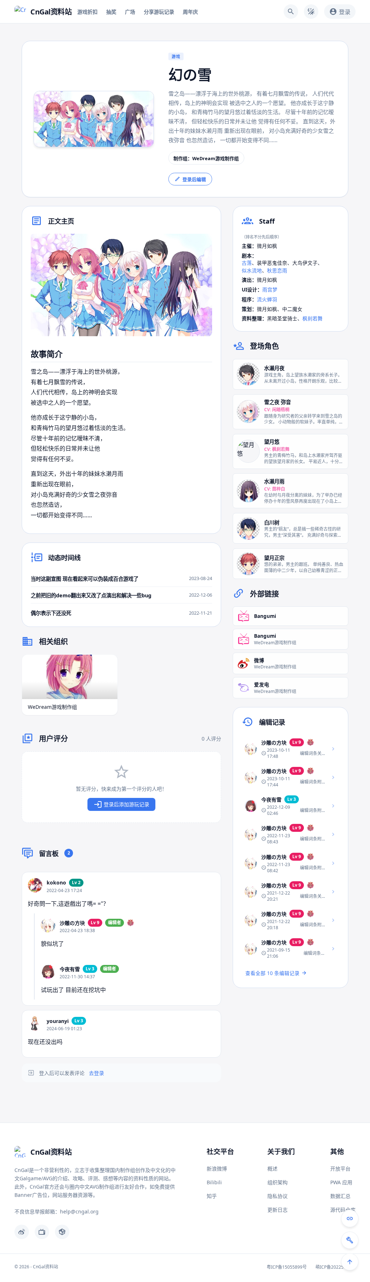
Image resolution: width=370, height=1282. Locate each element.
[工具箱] (349, 1240)
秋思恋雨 (277, 270)
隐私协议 (277, 1196)
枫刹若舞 (312, 318)
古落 (247, 262)
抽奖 (111, 11)
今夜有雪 (70, 969)
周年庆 (190, 11)
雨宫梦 (270, 289)
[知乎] (62, 1232)
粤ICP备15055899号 (287, 1267)
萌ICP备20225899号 (335, 1267)
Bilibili (214, 1182)
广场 (130, 11)
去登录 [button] (96, 1073)
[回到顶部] (349, 1261)
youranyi (58, 1021)
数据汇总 (340, 1196)
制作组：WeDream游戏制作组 (206, 158)
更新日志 (277, 1209)
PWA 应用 (341, 1182)
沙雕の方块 (72, 922)
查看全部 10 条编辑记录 (272, 973)
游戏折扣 (87, 11)
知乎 (212, 1196)
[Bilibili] (42, 1232)
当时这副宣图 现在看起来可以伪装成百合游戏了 (84, 578)
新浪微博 (217, 1168)
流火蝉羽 (267, 299)
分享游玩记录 (159, 11)
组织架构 (277, 1182)
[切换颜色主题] (311, 11)
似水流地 (252, 270)
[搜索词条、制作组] (291, 11)
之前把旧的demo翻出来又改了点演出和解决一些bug (91, 595)
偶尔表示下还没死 (51, 613)
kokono (56, 882)
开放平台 (340, 1168)
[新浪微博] (21, 1232)
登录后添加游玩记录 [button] (126, 804)
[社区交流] (349, 1218)
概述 (272, 1168)
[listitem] (290, 749)
